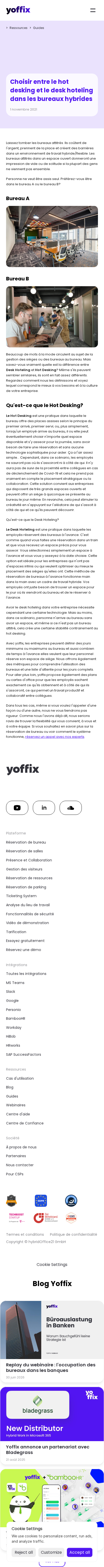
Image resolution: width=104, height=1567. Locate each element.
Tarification (16, 931)
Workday (13, 1027)
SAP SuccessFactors (23, 1054)
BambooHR (15, 1018)
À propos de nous (21, 1147)
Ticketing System (21, 895)
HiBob (11, 1036)
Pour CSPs (14, 1174)
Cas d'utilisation (20, 1078)
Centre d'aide (18, 1114)
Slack (10, 991)
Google (12, 1000)
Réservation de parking (26, 887)
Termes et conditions (25, 1234)
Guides (38, 28)
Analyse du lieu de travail (28, 904)
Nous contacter (20, 1165)
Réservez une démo (23, 949)
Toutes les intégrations (26, 973)
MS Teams (15, 982)
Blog (9, 1087)
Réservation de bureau (26, 842)
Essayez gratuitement (25, 940)
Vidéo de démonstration (27, 922)
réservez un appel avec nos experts (54, 736)
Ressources (19, 28)
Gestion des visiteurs (24, 869)
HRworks (13, 1045)
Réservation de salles (24, 851)
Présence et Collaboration (29, 860)
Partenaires (16, 1155)
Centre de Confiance (25, 1123)
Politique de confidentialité (73, 1234)
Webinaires (15, 1105)
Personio (13, 1009)
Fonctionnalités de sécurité (30, 914)
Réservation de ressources (29, 878)
